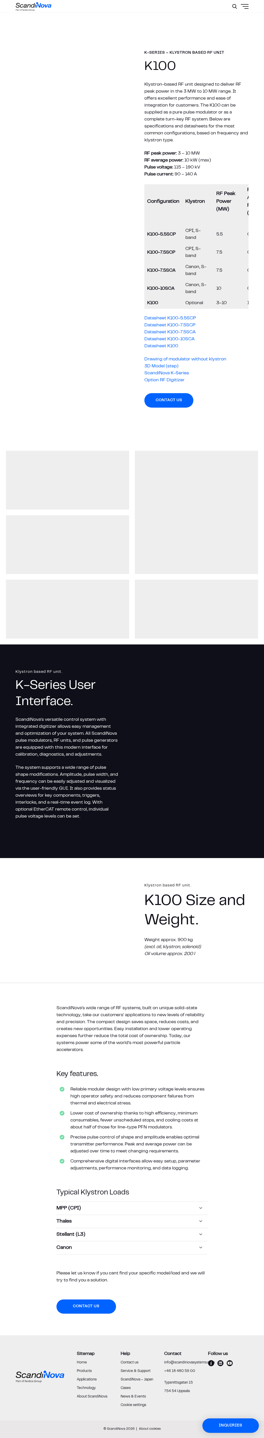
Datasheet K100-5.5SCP (170, 318)
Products (84, 1371)
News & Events (133, 1396)
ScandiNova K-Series (166, 373)
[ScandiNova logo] (33, 6)
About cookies (150, 1429)
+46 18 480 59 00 (179, 1371)
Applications (87, 1379)
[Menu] (232, 19)
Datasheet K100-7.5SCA (170, 332)
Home (82, 1362)
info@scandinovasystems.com (189, 1362)
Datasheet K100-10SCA (169, 339)
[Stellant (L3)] (132, 1234)
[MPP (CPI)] (132, 1208)
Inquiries (230, 1425)
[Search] (234, 6)
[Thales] (132, 1221)
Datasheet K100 (161, 346)
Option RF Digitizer (164, 380)
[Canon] (132, 1247)
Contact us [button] (169, 400)
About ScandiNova (92, 1396)
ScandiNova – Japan (137, 1379)
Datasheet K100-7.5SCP (169, 325)
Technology (86, 1388)
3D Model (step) (161, 366)
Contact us (129, 1362)
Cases (126, 1388)
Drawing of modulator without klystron (185, 359)
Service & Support (136, 1371)
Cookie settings (133, 1405)
